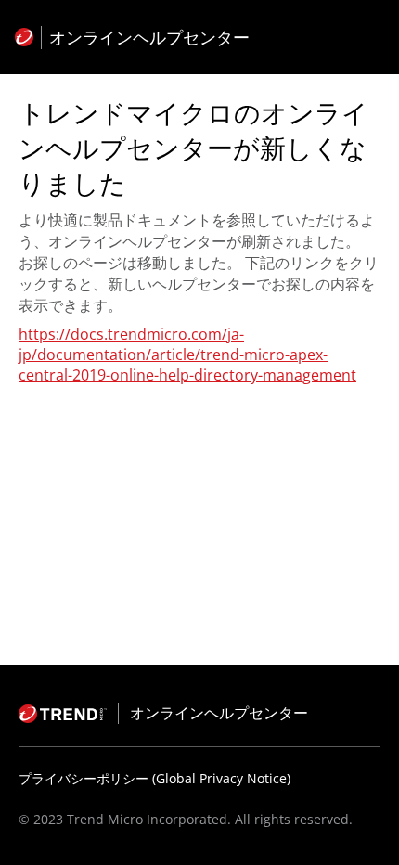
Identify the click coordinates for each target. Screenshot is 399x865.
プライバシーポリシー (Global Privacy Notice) (154, 778)
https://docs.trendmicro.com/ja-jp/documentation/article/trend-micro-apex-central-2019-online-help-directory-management (187, 354)
